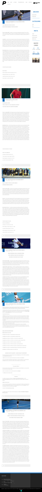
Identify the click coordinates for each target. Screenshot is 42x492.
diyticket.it (22, 357)
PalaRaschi (4, 315)
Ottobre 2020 (34, 16)
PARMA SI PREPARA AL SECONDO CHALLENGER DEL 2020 (15, 410)
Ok (21, 490)
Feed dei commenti (34, 37)
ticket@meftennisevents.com (8, 482)
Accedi (33, 33)
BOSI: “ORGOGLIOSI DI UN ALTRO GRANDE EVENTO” (14, 179)
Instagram (26, 391)
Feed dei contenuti (34, 35)
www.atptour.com (24, 276)
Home (11, 411)
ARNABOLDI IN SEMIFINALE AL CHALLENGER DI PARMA (14, 21)
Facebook (23, 391)
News (13, 411)
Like (3, 85)
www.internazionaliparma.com (6, 278)
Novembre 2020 (34, 14)
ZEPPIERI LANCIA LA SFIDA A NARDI (11, 99)
